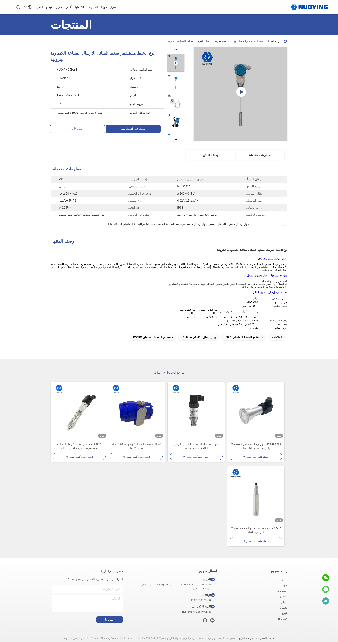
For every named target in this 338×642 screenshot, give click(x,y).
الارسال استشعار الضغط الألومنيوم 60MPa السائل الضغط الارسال (136, 446)
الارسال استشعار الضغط (251, 41)
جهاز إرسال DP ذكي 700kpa (199, 337)
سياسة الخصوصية (265, 638)
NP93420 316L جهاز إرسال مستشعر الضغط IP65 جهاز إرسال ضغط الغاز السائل (256, 446)
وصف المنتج (210, 155)
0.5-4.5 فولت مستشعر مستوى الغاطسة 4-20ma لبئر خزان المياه (256, 530)
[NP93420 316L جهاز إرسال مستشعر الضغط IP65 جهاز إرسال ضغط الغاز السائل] (255, 410)
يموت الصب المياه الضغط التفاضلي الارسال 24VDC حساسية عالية (196, 446)
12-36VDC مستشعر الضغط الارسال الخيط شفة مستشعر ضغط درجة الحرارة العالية (79, 446)
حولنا (104, 7)
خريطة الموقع (246, 638)
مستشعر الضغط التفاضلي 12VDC (153, 337)
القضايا (79, 7)
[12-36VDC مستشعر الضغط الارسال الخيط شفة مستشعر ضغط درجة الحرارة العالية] (79, 410)
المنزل (114, 7)
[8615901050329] (326, 589)
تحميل (59, 7)
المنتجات (92, 7)
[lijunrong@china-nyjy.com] (326, 601)
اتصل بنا (38, 7)
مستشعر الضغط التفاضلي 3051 (244, 337)
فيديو (49, 7)
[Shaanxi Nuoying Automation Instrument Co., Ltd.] (309, 7)
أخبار (69, 7)
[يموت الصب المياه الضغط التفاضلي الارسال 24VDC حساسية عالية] (196, 410)
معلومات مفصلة (260, 155)
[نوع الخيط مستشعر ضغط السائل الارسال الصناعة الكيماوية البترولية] (240, 94)
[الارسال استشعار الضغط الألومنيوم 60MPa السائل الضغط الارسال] (136, 410)
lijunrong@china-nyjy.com (196, 611)
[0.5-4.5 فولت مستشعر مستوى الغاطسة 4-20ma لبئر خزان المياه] (255, 494)
